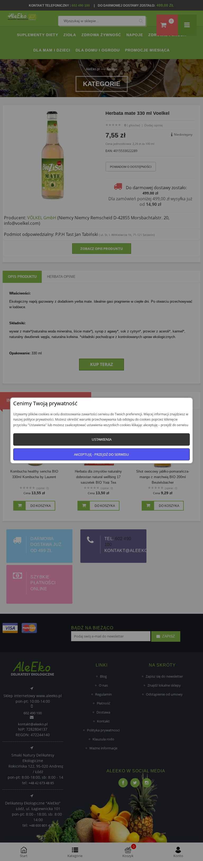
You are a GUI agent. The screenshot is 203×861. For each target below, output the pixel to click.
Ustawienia (102, 439)
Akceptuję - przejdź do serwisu (101, 454)
